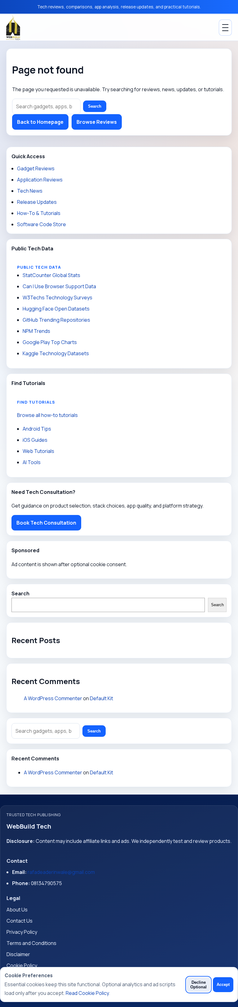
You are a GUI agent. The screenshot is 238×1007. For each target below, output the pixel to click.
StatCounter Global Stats (51, 275)
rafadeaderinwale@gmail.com (61, 872)
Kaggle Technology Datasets (56, 353)
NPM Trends (36, 331)
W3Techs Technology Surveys (57, 297)
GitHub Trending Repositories (56, 319)
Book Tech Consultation (46, 522)
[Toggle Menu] (225, 28)
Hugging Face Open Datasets (56, 308)
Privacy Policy (22, 932)
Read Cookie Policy (87, 993)
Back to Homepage (40, 122)
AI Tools (32, 462)
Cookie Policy (22, 965)
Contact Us (20, 920)
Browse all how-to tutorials (47, 415)
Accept (223, 984)
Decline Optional (198, 984)
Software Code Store (41, 224)
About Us (17, 909)
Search (94, 106)
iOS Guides (35, 439)
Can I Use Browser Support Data (59, 286)
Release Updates (37, 202)
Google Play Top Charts (50, 342)
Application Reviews (40, 179)
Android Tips (37, 428)
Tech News (29, 190)
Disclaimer (18, 954)
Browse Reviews (97, 122)
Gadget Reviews (36, 168)
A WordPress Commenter (53, 698)
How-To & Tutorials (38, 213)
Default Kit (101, 698)
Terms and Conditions (31, 943)
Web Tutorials (38, 451)
